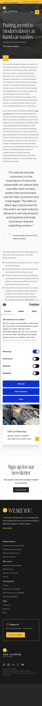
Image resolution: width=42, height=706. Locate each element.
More (5, 601)
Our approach (8, 581)
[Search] (32, 12)
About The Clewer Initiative (12, 565)
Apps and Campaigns (10, 596)
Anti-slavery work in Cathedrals (13, 592)
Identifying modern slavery (12, 549)
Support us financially (10, 573)
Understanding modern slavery (13, 545)
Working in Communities (11, 589)
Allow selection (21, 391)
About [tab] (34, 311)
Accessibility (6, 675)
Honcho (12, 673)
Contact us (6, 605)
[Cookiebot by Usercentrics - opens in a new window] (29, 304)
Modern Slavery (9, 541)
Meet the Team (8, 569)
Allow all (21, 384)
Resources (6, 609)
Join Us (5, 576)
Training (5, 585)
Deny (21, 399)
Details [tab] (21, 311)
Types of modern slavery (11, 553)
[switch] (36, 359)
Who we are (7, 561)
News (5, 612)
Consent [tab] (7, 311)
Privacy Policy (33, 673)
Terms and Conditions (21, 673)
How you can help (9, 556)
